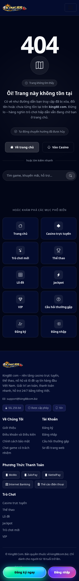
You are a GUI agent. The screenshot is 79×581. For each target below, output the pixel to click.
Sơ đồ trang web (53, 448)
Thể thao (9, 510)
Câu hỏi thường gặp (55, 441)
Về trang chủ (24, 147)
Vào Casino (60, 147)
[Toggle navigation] (70, 7)
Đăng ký (47, 428)
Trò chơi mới (11, 530)
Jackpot (7, 523)
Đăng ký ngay (25, 572)
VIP (5, 536)
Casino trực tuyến (15, 503)
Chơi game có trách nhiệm (16, 450)
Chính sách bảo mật (16, 441)
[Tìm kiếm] (70, 176)
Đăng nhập (49, 434)
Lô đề (6, 516)
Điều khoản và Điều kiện (19, 434)
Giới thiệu (9, 428)
